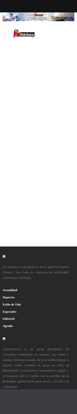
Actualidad (10, 290)
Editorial (9, 318)
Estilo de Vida (12, 304)
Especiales (9, 311)
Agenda (8, 326)
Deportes (9, 297)
